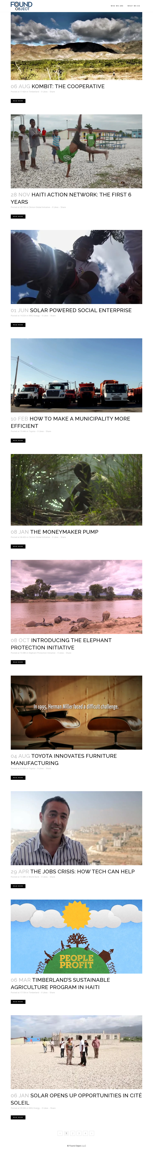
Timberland (34, 91)
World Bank (34, 877)
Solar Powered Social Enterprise (81, 310)
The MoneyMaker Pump (64, 532)
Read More (18, 101)
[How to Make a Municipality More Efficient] (76, 375)
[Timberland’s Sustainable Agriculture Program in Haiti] (76, 937)
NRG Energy (34, 315)
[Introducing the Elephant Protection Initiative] (76, 597)
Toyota (32, 431)
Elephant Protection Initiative (42, 653)
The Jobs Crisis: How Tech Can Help (82, 871)
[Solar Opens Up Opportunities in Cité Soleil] (76, 1052)
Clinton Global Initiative (39, 207)
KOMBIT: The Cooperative (68, 86)
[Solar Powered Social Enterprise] (76, 267)
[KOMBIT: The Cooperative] (76, 43)
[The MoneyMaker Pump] (76, 490)
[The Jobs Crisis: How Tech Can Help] (76, 828)
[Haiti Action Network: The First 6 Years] (76, 151)
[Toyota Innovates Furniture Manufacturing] (76, 713)
